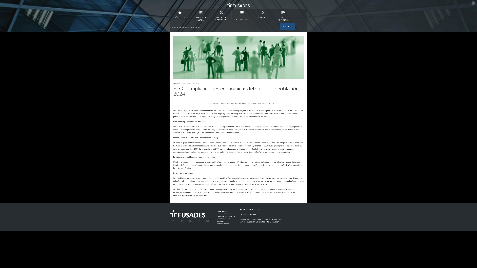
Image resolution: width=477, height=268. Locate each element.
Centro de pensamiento (226, 216)
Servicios (220, 221)
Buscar (286, 26)
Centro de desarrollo (224, 219)
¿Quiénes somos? (223, 211)
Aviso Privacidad (223, 224)
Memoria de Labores (224, 214)
